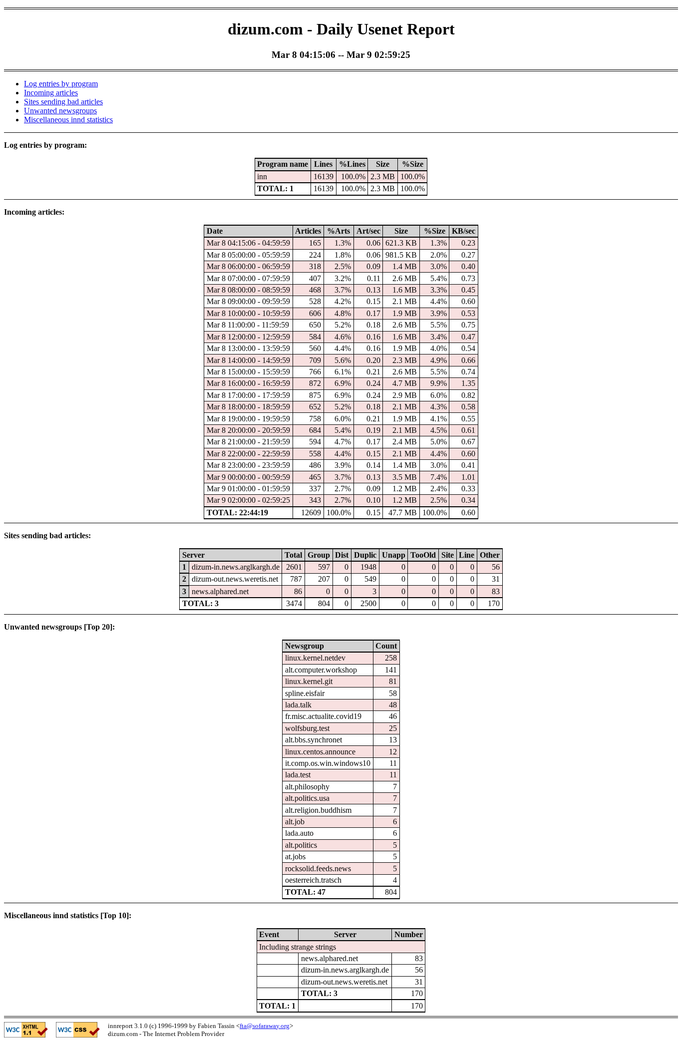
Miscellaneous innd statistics (68, 119)
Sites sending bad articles (63, 101)
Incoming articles (51, 92)
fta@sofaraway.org (265, 1026)
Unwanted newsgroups (60, 110)
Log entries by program (61, 83)
